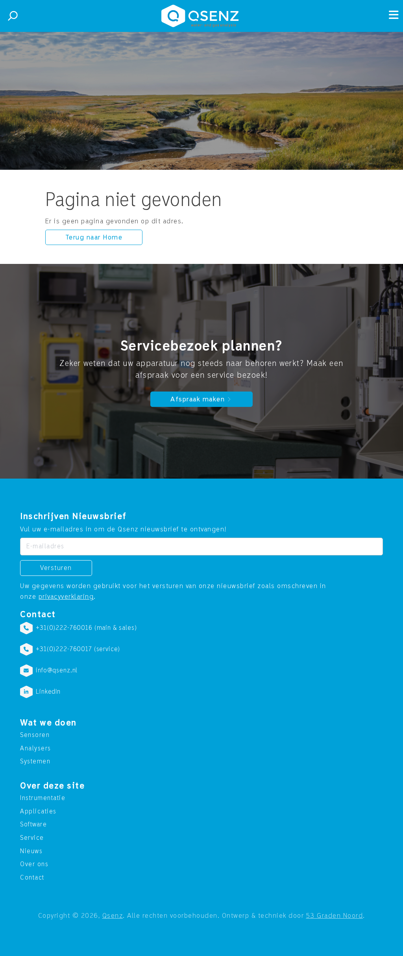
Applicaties (38, 811)
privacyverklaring (66, 596)
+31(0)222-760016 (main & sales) (86, 628)
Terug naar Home (94, 237)
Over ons (34, 864)
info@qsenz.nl (57, 670)
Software (33, 824)
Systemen (35, 761)
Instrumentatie (42, 798)
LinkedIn (48, 692)
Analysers (35, 748)
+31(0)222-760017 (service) (78, 649)
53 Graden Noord (334, 915)
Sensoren (35, 735)
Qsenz (112, 915)
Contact (32, 877)
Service (32, 838)
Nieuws (31, 851)
